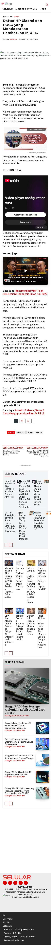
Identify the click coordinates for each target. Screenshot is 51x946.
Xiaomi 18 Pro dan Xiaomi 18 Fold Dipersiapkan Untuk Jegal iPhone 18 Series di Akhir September (25, 494)
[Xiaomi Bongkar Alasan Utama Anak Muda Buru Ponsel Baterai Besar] (46, 481)
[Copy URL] (25, 45)
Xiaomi (39, 432)
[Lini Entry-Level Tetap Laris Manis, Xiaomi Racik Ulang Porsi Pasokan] (31, 513)
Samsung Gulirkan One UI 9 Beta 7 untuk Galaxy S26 (20, 579)
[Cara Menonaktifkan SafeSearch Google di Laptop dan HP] (42, 563)
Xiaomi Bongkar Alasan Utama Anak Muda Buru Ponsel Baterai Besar (38, 492)
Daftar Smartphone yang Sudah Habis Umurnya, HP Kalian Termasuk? (10, 521)
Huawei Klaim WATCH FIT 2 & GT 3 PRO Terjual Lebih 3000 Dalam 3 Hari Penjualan (37, 454)
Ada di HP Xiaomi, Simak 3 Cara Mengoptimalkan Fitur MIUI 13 (23, 412)
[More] (32, 45)
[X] (12, 45)
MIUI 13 (21, 432)
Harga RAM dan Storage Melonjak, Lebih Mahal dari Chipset (25, 710)
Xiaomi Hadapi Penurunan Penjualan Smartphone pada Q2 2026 (39, 520)
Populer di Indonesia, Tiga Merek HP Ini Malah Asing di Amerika (10, 488)
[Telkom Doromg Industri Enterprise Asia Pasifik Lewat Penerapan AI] (20, 611)
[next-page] (11, 545)
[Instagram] (10, 883)
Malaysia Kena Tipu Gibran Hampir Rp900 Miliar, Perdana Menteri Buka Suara (9, 582)
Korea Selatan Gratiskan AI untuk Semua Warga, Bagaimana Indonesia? (18, 725)
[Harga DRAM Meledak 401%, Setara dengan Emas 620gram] (42, 760)
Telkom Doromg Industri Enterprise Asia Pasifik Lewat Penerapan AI (20, 627)
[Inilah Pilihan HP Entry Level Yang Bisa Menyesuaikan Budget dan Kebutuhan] (42, 611)
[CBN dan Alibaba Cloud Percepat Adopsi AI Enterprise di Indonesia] (9, 611)
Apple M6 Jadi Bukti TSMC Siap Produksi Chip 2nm (18, 773)
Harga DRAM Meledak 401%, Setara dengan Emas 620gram (19, 756)
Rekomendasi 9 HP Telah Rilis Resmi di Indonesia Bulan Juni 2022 (25, 292)
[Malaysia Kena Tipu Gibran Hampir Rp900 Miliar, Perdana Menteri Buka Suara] (9, 563)
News (16, 16)
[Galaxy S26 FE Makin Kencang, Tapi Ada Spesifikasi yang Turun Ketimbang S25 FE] (42, 793)
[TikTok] (15, 883)
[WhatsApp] (19, 45)
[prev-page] (6, 545)
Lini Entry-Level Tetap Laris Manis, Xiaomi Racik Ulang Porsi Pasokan (23, 525)
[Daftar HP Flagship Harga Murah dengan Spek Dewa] (31, 611)
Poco (30, 432)
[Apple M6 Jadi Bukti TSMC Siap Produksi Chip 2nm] (42, 777)
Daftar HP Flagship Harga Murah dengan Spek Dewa (31, 625)
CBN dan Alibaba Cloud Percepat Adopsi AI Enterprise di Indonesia (9, 630)
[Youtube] (26, 883)
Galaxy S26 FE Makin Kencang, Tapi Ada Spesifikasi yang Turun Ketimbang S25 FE (20, 790)
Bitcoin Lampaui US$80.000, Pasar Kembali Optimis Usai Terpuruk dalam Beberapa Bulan (31, 585)
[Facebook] (5, 45)
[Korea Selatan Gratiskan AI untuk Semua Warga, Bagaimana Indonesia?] (42, 728)
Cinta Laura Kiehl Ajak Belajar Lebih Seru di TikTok (11, 453)
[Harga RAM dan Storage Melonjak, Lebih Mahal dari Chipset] (27, 686)
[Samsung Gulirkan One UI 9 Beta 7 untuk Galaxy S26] (20, 563)
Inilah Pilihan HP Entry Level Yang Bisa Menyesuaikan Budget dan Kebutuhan (42, 631)
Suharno (13, 39)
